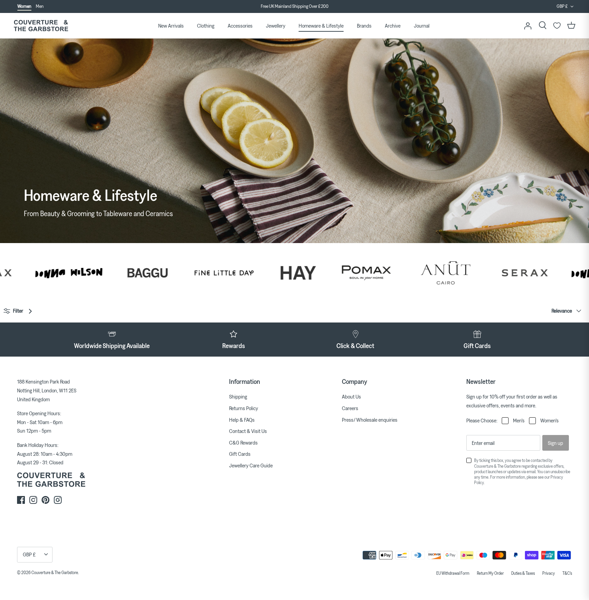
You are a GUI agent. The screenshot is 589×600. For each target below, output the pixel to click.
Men (40, 6)
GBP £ (562, 6)
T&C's (567, 573)
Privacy (548, 573)
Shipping (238, 396)
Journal (421, 25)
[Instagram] (33, 500)
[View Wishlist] (557, 25)
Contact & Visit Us (248, 431)
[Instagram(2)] (58, 500)
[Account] (528, 25)
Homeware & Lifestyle (321, 25)
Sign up (555, 443)
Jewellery (275, 25)
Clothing (205, 25)
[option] (294, 7)
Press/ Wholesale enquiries (369, 420)
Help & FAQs (242, 420)
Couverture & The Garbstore (54, 572)
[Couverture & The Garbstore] (41, 26)
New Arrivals (171, 25)
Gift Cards (240, 454)
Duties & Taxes (523, 573)
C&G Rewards (243, 442)
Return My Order (490, 573)
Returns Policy (243, 408)
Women (24, 6)
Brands (364, 25)
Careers (350, 408)
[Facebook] (21, 500)
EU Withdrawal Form (452, 573)
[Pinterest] (45, 500)
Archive (393, 25)
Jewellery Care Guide (251, 465)
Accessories (240, 25)
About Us (351, 396)
